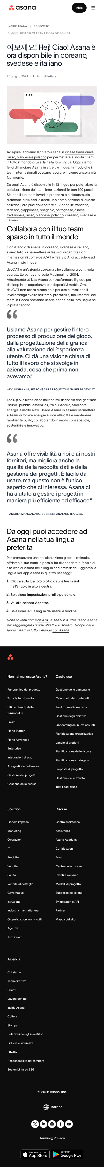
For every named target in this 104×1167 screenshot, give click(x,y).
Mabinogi (57, 274)
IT (8, 848)
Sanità (11, 875)
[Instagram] (52, 1124)
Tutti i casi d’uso (66, 786)
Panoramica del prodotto (23, 689)
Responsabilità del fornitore (25, 1060)
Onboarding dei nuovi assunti (75, 724)
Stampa (12, 1025)
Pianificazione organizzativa (74, 733)
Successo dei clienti (69, 892)
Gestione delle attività (70, 778)
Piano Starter (16, 730)
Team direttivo (16, 980)
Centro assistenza (68, 821)
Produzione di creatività (71, 707)
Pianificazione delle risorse (73, 751)
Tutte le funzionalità (20, 698)
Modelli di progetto (68, 883)
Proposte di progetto (69, 769)
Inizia (79, 7)
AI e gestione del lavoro (23, 766)
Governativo (15, 892)
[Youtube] (69, 1124)
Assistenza (63, 830)
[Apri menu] (93, 8)
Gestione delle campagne (73, 689)
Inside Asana (16, 1007)
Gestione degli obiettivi (71, 715)
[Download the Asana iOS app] (35, 1154)
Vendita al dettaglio (20, 883)
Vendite (12, 866)
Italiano (56, 1107)
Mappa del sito (65, 919)
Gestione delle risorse (22, 783)
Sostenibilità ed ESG (20, 1069)
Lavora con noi (17, 998)
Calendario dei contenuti (72, 698)
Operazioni (14, 839)
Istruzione (14, 901)
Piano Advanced (18, 739)
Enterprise (14, 748)
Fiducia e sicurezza (20, 1043)
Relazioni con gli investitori (25, 1034)
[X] (35, 1124)
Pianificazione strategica (72, 760)
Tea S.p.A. (14, 400)
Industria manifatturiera (23, 910)
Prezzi (11, 722)
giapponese (29, 210)
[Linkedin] (43, 1124)
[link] (17, 26)
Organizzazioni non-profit (24, 919)
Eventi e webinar (67, 875)
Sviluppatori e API (67, 901)
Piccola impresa (18, 821)
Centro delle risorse (69, 866)
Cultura (12, 1016)
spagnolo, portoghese (56, 210)
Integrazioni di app (19, 757)
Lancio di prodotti (67, 742)
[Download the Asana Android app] (67, 1154)
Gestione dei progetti (21, 775)
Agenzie (12, 928)
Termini (45, 1138)
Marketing (14, 830)
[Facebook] (60, 1124)
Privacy (12, 1051)
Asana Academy (66, 839)
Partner (60, 910)
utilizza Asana (37, 280)
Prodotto (13, 857)
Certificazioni (65, 848)
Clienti (11, 989)
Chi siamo (14, 972)
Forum (60, 857)
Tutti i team (14, 937)
